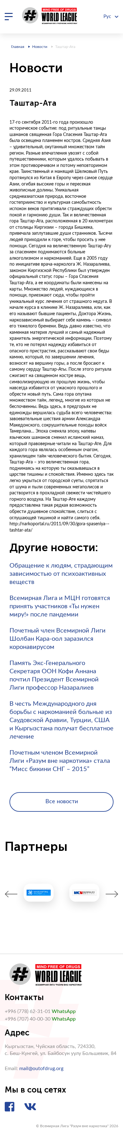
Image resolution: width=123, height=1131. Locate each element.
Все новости (61, 801)
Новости (39, 47)
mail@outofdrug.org (41, 1068)
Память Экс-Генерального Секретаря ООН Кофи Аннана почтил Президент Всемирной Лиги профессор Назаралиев (54, 675)
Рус (107, 16)
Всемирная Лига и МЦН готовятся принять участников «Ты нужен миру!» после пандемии (59, 606)
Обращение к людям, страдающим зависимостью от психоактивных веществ (61, 574)
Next (112, 894)
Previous (11, 894)
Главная (17, 47)
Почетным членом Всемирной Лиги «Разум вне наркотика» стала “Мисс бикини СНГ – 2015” (59, 761)
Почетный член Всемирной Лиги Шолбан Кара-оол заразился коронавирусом (57, 638)
